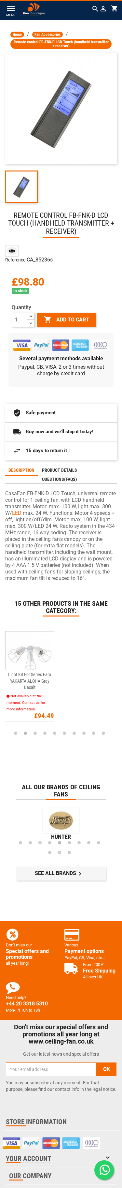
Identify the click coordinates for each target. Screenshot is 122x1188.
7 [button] (74, 733)
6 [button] (64, 733)
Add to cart (66, 319)
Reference (15, 259)
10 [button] (103, 733)
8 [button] (84, 733)
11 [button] (59, 852)
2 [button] (25, 733)
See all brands (59, 874)
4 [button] (45, 733)
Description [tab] (21, 470)
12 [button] (69, 852)
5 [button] (54, 733)
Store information (36, 1122)
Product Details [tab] (59, 470)
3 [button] (35, 733)
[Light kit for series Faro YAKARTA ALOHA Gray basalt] (29, 655)
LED (16, 513)
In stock (20, 291)
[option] (61, 677)
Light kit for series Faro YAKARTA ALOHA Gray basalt (29, 681)
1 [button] (15, 733)
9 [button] (93, 733)
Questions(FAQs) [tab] (59, 479)
